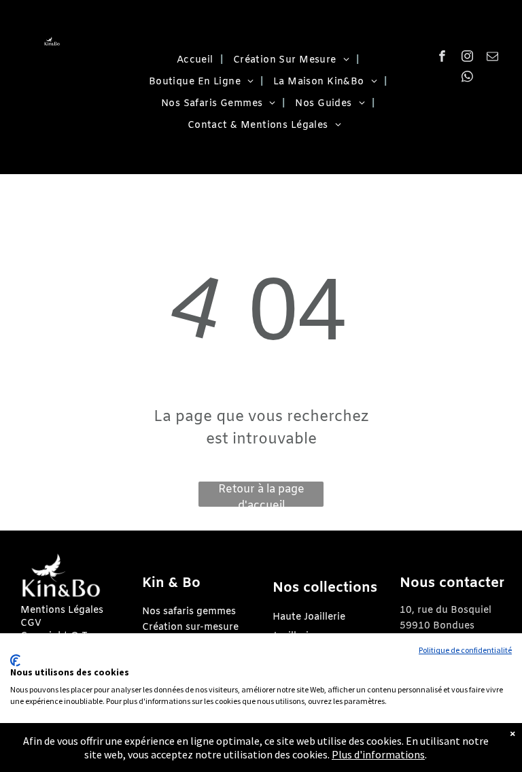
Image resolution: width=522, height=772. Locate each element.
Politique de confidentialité (465, 650)
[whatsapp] (467, 78)
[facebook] (442, 58)
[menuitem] (195, 60)
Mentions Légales (61, 610)
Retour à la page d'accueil (261, 494)
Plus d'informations (378, 754)
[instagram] (467, 58)
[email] (492, 58)
